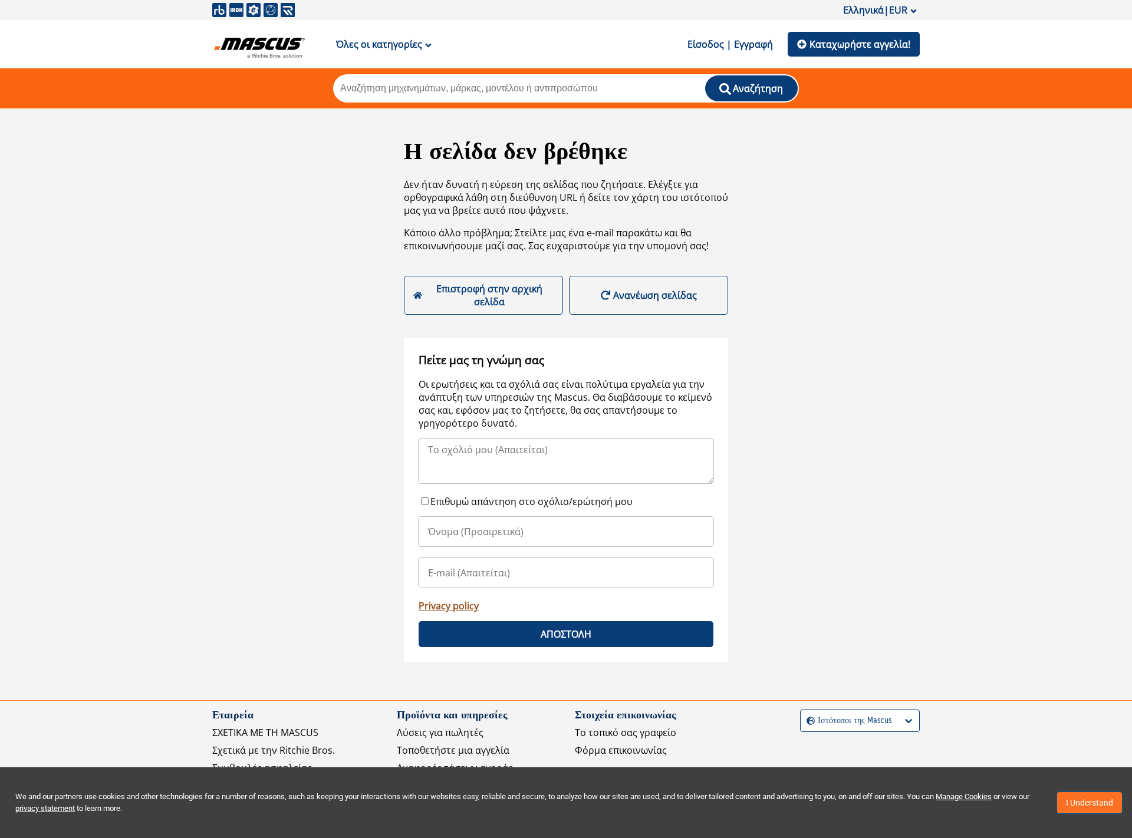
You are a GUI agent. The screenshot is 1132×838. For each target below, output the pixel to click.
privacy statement (45, 808)
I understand (1089, 802)
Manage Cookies (964, 796)
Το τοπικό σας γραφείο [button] (625, 732)
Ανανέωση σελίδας (655, 295)
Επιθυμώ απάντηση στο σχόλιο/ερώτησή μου (531, 501)
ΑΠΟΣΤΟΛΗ (566, 634)
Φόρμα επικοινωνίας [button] (621, 750)
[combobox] (808, 721)
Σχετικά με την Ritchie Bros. (273, 750)
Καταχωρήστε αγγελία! (859, 44)
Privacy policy (449, 605)
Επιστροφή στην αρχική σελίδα (489, 295)
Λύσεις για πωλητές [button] (440, 732)
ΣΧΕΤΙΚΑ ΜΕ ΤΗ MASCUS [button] (265, 732)
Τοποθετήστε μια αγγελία (453, 750)
